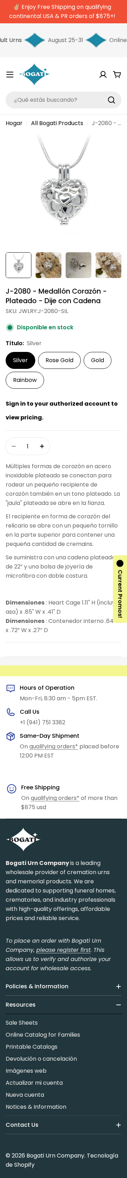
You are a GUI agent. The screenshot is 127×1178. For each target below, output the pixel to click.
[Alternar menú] (10, 74)
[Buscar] (111, 100)
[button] (120, 589)
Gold (97, 360)
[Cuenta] (103, 74)
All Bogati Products (57, 123)
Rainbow (25, 380)
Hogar (14, 123)
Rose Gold (59, 360)
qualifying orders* (53, 746)
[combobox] (63, 100)
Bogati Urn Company (55, 1156)
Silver (20, 360)
